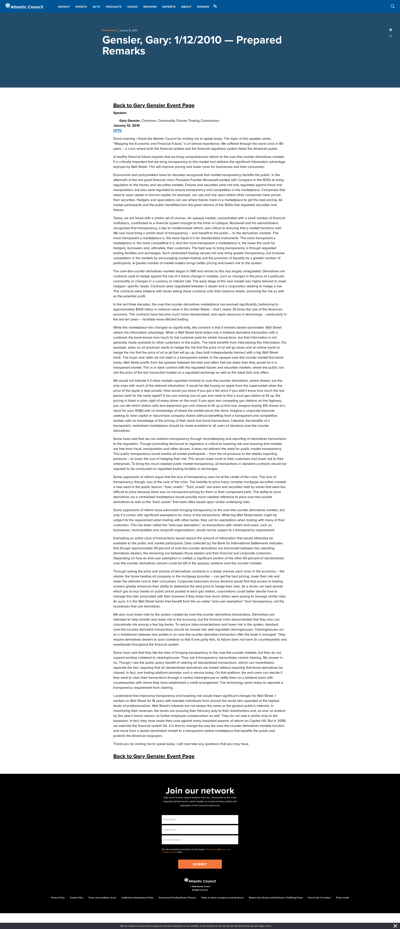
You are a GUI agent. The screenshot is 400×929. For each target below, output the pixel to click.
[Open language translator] (215, 6)
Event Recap (109, 30)
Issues (132, 7)
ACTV (96, 7)
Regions (150, 7)
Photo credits (342, 897)
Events (81, 7)
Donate (203, 7)
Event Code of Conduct (319, 897)
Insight (64, 7)
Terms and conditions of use (102, 897)
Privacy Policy (211, 849)
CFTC (117, 130)
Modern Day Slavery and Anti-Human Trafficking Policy (276, 897)
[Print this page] (390, 29)
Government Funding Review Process (177, 897)
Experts (169, 7)
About (186, 7)
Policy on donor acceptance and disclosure (222, 897)
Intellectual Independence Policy (137, 897)
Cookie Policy (76, 897)
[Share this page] (390, 36)
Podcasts (114, 7)
